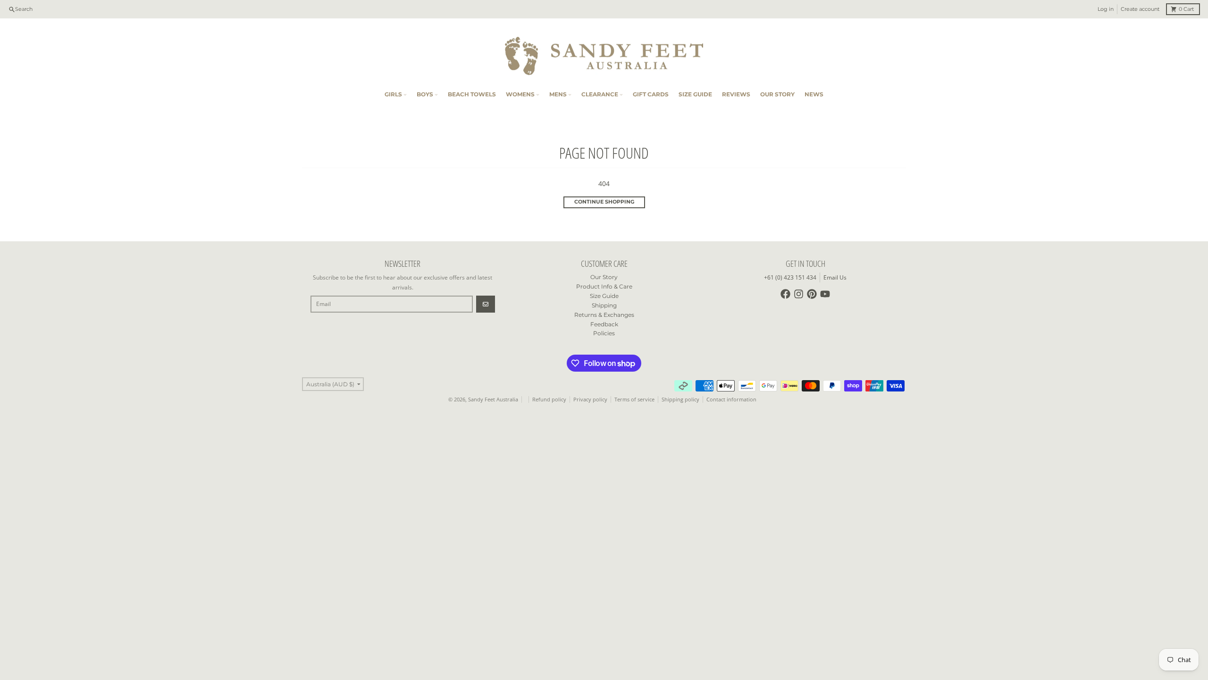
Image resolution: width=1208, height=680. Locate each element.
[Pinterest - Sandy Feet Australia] (812, 294)
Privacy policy (590, 399)
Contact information (731, 399)
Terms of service (634, 399)
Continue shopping (604, 202)
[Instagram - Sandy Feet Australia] (799, 294)
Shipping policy (680, 399)
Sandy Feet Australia (493, 399)
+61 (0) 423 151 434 (790, 277)
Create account (1140, 9)
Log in (1106, 9)
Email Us (835, 277)
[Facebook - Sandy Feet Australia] (785, 294)
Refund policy (549, 399)
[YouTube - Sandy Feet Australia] (825, 294)
